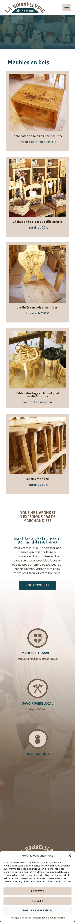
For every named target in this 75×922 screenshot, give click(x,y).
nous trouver (37, 585)
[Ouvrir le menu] (66, 7)
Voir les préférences (37, 910)
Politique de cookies (20, 917)
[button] (70, 855)
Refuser (37, 901)
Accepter (37, 891)
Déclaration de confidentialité (49, 917)
